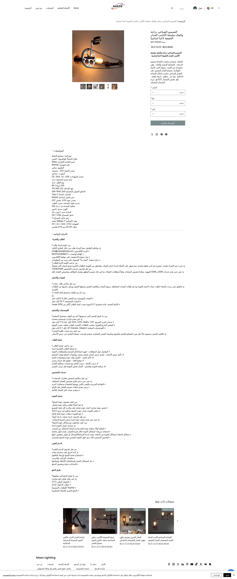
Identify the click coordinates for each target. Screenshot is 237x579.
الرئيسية (181, 21)
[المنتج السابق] (177, 520)
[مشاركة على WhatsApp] (156, 134)
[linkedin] (182, 564)
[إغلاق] (234, 575)
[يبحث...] (172, 8)
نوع (152, 98)
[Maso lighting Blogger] (210, 564)
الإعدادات (216, 575)
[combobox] (168, 92)
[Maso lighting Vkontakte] (205, 564)
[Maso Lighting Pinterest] (187, 564)
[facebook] (169, 564)
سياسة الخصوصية (9, 575)
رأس (153, 109)
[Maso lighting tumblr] (201, 564)
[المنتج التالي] (59, 520)
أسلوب (154, 87)
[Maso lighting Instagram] (173, 564)
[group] (118, 528)
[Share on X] (152, 134)
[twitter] (178, 564)
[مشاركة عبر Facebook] (166, 134)
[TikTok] (196, 564)
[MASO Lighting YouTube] (191, 564)
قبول (227, 575)
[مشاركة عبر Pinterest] (161, 134)
